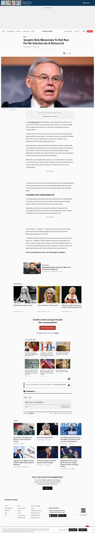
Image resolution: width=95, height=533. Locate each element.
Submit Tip (47, 488)
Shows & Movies (11, 31)
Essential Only (73, 529)
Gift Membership (21, 517)
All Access (19, 31)
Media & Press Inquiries (36, 510)
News (3, 31)
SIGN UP (90, 31)
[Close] (92, 529)
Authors (19, 510)
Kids (6, 515)
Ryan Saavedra (27, 46)
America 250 (26, 31)
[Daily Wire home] (47, 31)
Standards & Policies (35, 515)
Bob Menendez (34, 122)
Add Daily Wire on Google (51, 116)
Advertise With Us (22, 508)
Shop (6, 513)
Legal (32, 508)
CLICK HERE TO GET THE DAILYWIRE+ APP (40, 195)
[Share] (70, 53)
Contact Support (21, 515)
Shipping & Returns (35, 513)
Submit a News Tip (35, 517)
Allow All (83, 529)
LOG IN (84, 31)
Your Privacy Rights (35, 506)
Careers (19, 513)
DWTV (32, 31)
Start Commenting (47, 328)
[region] (47, 530)
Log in (56, 333)
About (19, 505)
